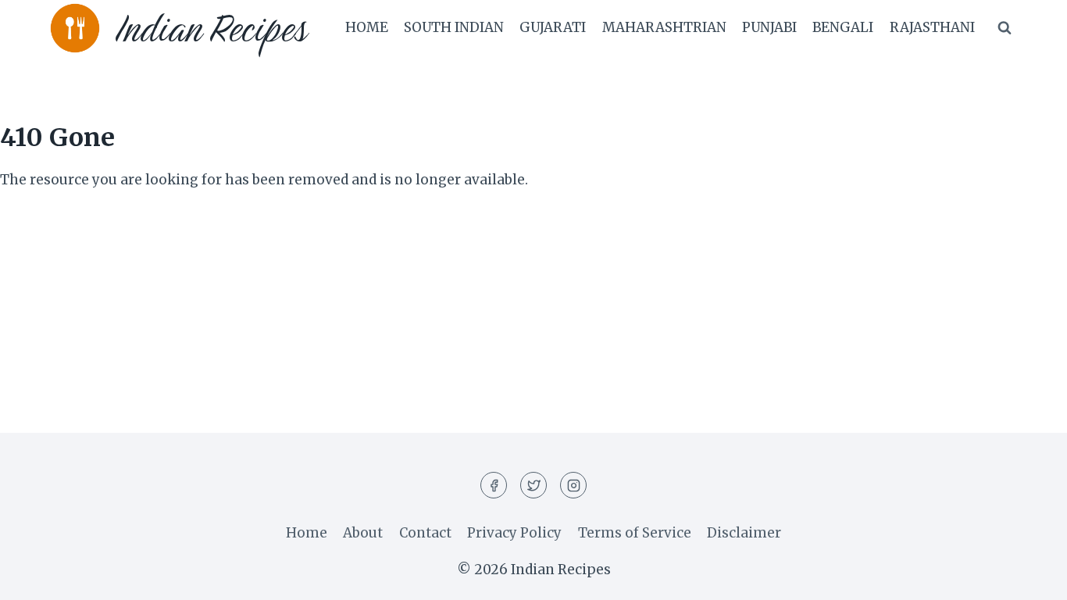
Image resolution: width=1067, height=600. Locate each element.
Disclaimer (744, 532)
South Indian (454, 27)
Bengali (842, 27)
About (363, 532)
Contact (425, 532)
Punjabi (769, 27)
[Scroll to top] (1028, 576)
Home (366, 27)
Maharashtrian (664, 27)
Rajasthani (932, 27)
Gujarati (552, 27)
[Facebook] (493, 485)
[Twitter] (533, 485)
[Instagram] (573, 485)
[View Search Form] (1004, 28)
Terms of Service (634, 532)
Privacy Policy (514, 532)
